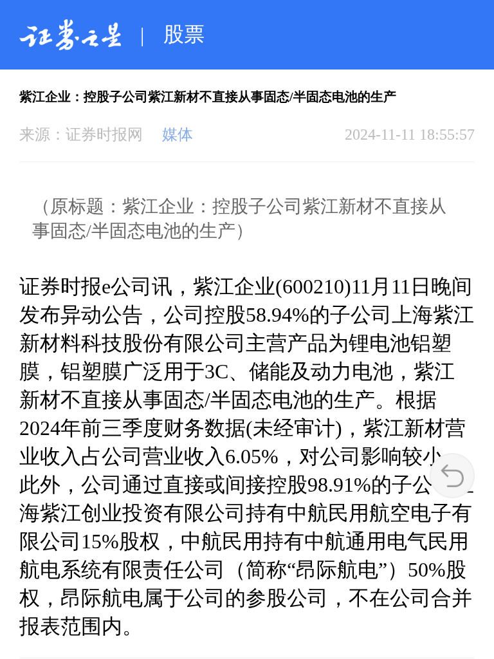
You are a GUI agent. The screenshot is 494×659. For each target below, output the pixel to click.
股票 (184, 34)
